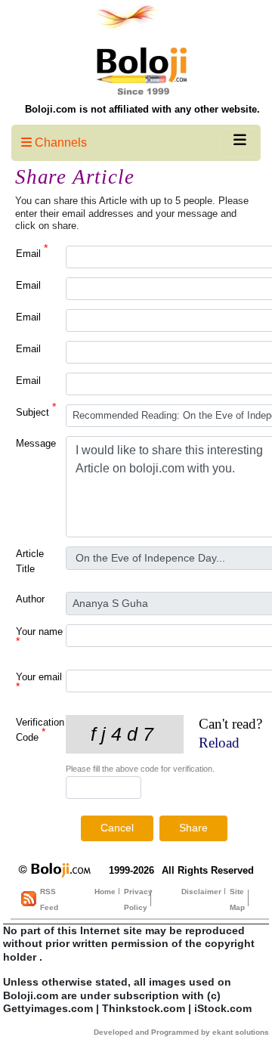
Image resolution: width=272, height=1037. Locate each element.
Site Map (237, 899)
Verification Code (40, 730)
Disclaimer (201, 891)
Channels (59, 142)
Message (36, 443)
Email (32, 252)
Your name (39, 636)
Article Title (30, 561)
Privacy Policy (138, 899)
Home (105, 891)
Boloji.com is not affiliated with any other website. (142, 109)
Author (30, 599)
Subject (36, 411)
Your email (39, 681)
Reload (219, 743)
